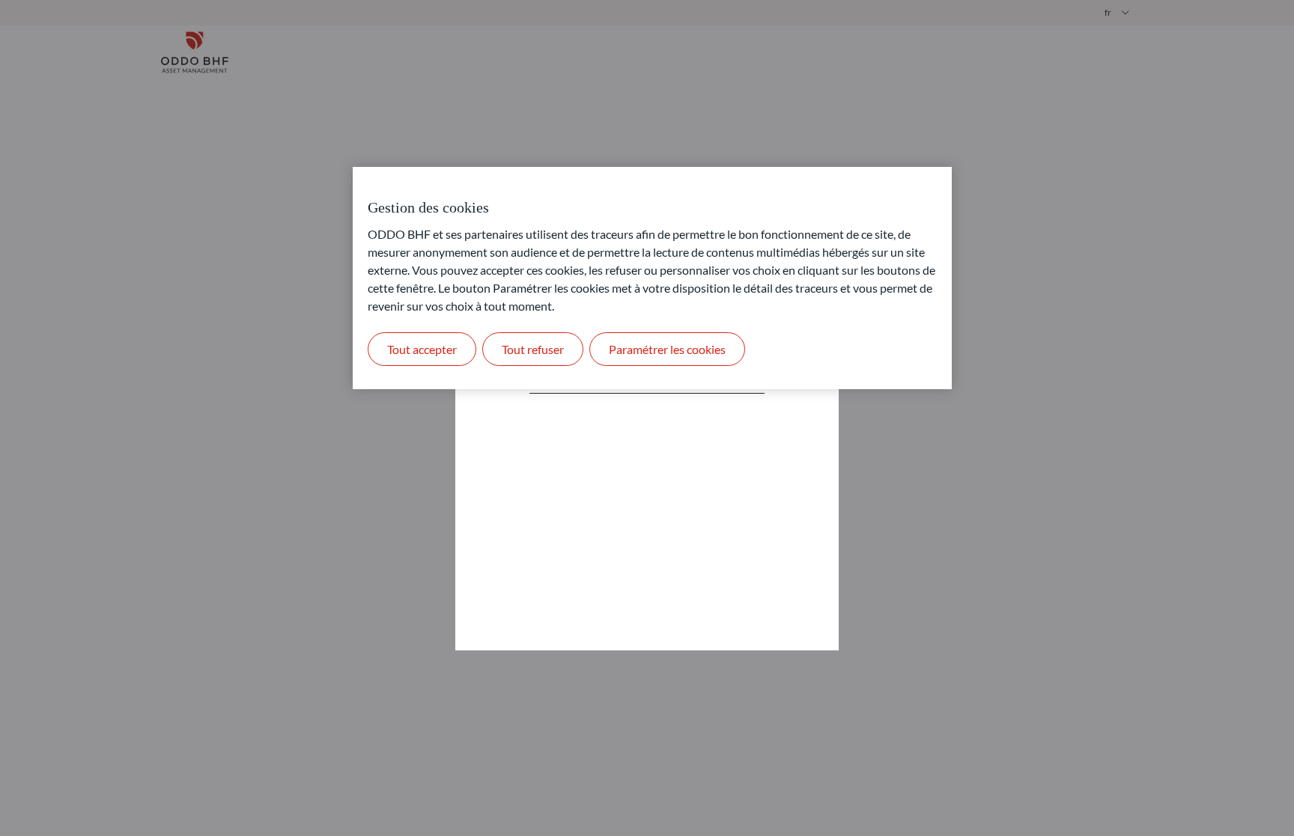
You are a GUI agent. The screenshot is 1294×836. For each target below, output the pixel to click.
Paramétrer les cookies (667, 349)
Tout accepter (422, 349)
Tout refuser (533, 349)
